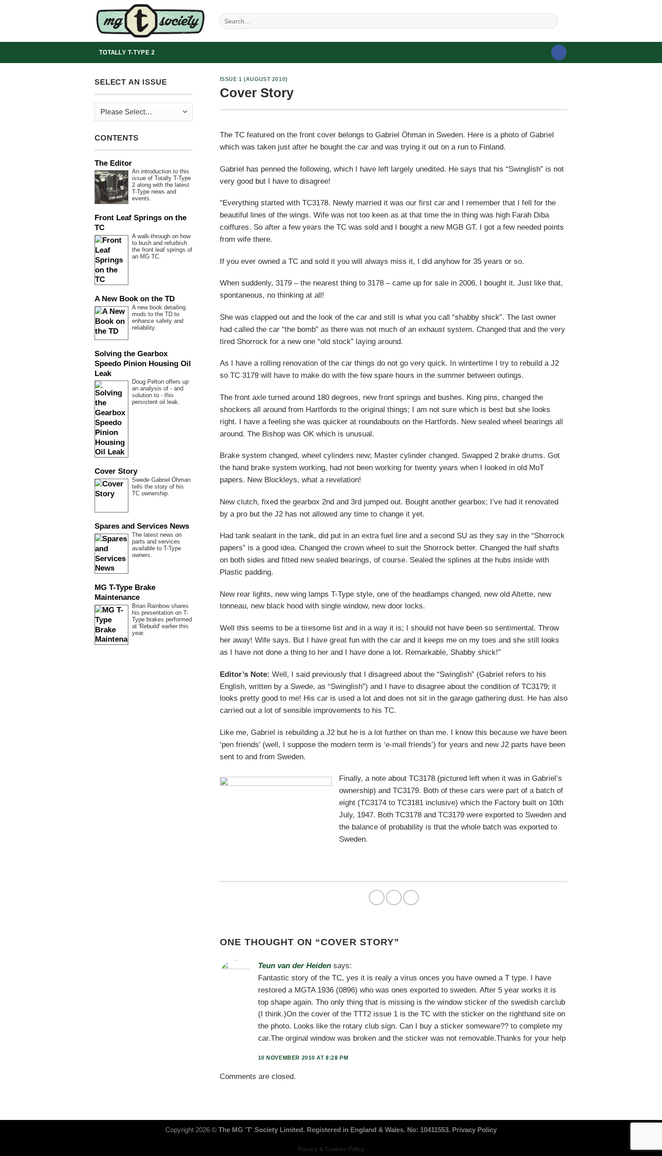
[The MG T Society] (150, 20)
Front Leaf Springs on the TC (140, 222)
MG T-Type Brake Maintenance (125, 592)
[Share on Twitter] (394, 898)
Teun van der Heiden (294, 965)
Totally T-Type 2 (126, 52)
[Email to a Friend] (411, 898)
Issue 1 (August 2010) (254, 79)
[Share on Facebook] (377, 898)
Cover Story (116, 471)
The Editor (113, 163)
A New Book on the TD (135, 299)
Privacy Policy (474, 1129)
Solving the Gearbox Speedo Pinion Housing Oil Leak (143, 363)
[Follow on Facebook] (559, 52)
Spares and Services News (142, 526)
